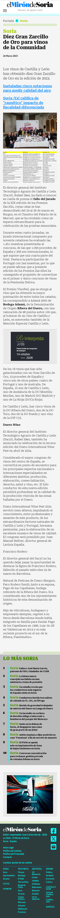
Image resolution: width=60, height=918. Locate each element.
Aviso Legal (8, 847)
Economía (50, 879)
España (49, 869)
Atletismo (36, 884)
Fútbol (35, 877)
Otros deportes (35, 898)
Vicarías (21, 894)
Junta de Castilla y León (49, 894)
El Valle (21, 879)
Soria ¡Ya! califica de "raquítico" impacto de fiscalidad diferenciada (23, 102)
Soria (24, 20)
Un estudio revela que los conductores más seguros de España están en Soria (26, 690)
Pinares (21, 872)
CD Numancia (36, 873)
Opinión (7, 889)
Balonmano (36, 887)
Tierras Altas (23, 882)
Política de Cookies (12, 850)
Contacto (7, 857)
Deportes (37, 869)
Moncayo (22, 902)
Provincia (23, 869)
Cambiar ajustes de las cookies (17, 862)
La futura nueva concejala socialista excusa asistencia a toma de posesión (26, 679)
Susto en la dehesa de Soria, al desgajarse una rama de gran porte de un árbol (26, 727)
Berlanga (21, 875)
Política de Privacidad (13, 854)
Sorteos (50, 907)
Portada (8, 20)
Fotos (6, 884)
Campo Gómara (21, 898)
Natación (36, 890)
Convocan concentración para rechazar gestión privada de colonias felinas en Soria (28, 756)
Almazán (21, 905)
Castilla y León (51, 888)
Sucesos (6, 879)
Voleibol (35, 881)
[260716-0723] (30, 794)
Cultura (49, 882)
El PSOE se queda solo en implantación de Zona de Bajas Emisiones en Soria (26, 745)
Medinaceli (22, 909)
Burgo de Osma (21, 886)
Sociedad (49, 875)
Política (49, 872)
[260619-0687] (30, 346)
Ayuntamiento (9, 875)
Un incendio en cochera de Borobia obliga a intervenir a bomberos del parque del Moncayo (29, 716)
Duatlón (35, 894)
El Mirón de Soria (30, 5)
